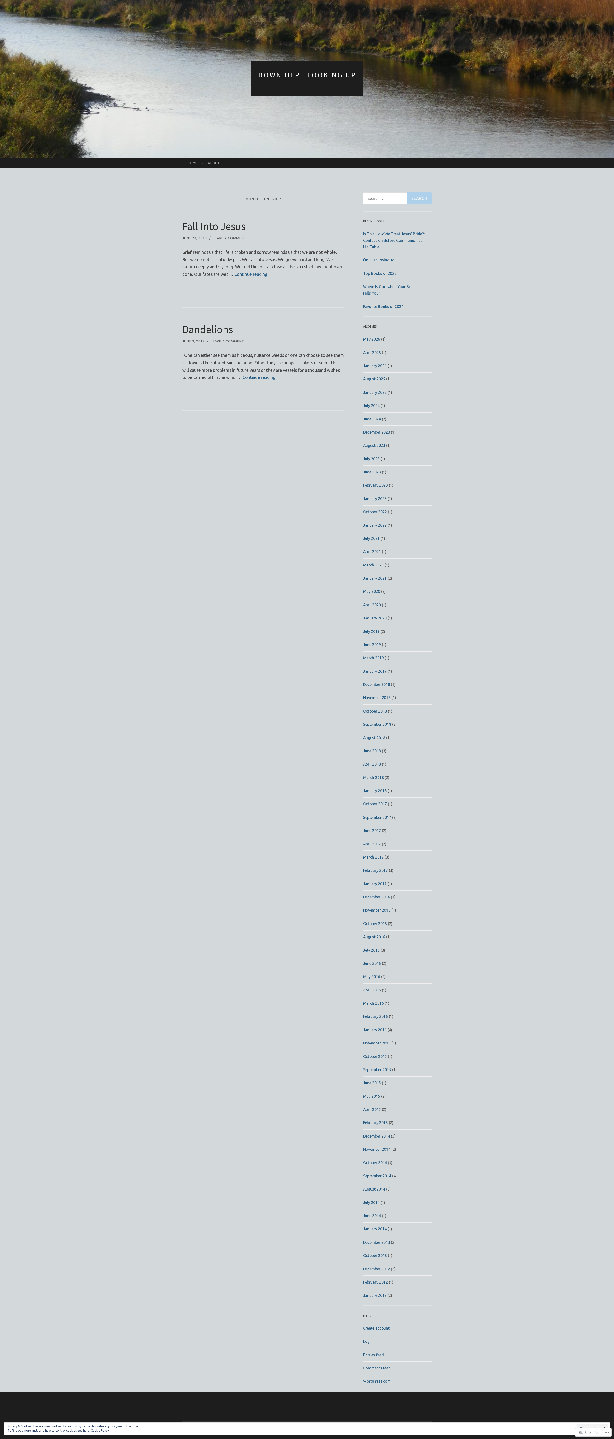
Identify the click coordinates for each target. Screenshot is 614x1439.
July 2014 (371, 1202)
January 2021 (375, 578)
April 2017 (372, 844)
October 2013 (375, 1255)
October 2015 (375, 1056)
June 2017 (372, 830)
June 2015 (372, 1083)
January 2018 (375, 791)
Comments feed (377, 1368)
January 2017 (375, 884)
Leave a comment (229, 238)
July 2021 (371, 538)
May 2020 (371, 591)
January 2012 (375, 1295)
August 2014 (374, 1189)
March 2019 (373, 658)
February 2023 (375, 485)
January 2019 (375, 671)
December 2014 (376, 1136)
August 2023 (374, 445)
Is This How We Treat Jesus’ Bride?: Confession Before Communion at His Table (394, 240)
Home (192, 163)
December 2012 (376, 1269)
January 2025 (375, 392)
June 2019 (372, 645)
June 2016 (372, 963)
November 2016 (376, 910)
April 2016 (372, 990)
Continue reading (250, 274)
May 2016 (371, 976)
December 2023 (376, 432)
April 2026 (372, 352)
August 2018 (374, 738)
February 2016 (375, 1016)
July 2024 (371, 405)
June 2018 (372, 751)
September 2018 (377, 724)
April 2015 (372, 1109)
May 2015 (371, 1096)
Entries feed (373, 1355)
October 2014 (375, 1163)
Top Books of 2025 (379, 273)
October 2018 (375, 711)
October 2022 (375, 512)
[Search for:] (397, 198)
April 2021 (372, 551)
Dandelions (207, 329)
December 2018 (376, 684)
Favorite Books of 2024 (383, 306)
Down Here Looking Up (307, 74)
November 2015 (376, 1043)
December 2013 (376, 1242)
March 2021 (373, 565)
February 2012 (375, 1282)
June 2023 (372, 472)
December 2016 (376, 897)
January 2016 (375, 1030)
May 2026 (371, 339)
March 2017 (373, 857)
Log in (368, 1341)
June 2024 (372, 419)
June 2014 (372, 1216)
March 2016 (373, 1003)
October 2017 (375, 804)
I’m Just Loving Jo (379, 260)
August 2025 (374, 379)
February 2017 (375, 870)
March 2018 (373, 777)
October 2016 (375, 923)
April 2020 (372, 605)
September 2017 (377, 817)
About (214, 163)
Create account (376, 1328)
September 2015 (377, 1069)
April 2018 (372, 764)
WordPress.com (377, 1381)
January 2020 (375, 618)
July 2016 (371, 950)
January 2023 (375, 498)
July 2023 (371, 459)
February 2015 (375, 1123)
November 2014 (376, 1149)
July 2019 (371, 631)
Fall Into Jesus (214, 226)
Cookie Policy (100, 1430)
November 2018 (376, 698)
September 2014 (377, 1176)
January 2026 (375, 366)
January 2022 (375, 525)
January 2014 (375, 1229)
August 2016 (374, 937)
